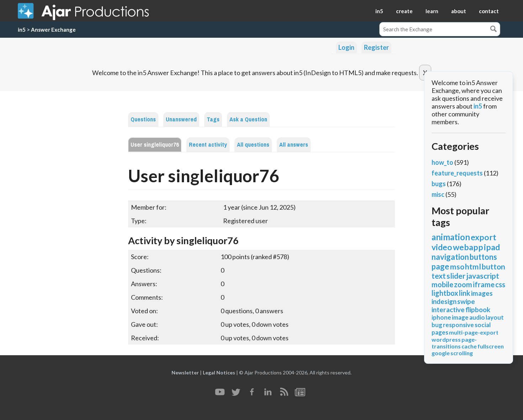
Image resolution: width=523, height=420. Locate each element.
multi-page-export (473, 332)
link (464, 293)
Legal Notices (219, 372)
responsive (458, 325)
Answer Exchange (53, 29)
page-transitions (454, 343)
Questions (143, 119)
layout (495, 317)
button (493, 266)
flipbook (477, 309)
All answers (293, 144)
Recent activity (208, 144)
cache (469, 346)
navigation (450, 257)
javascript (482, 275)
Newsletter (185, 372)
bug (437, 325)
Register (376, 47)
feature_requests (457, 173)
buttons (483, 257)
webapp (468, 247)
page (440, 266)
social (483, 325)
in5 (379, 11)
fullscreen (490, 346)
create (404, 11)
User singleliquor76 (155, 144)
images (482, 293)
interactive (448, 309)
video (442, 247)
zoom (463, 284)
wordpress (446, 339)
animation (451, 237)
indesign (444, 301)
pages (440, 332)
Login (346, 47)
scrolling (461, 353)
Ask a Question (248, 119)
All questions (253, 144)
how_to (442, 162)
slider (456, 275)
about (458, 11)
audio (477, 317)
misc (438, 194)
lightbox (445, 293)
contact (489, 11)
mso (457, 266)
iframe (484, 284)
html (473, 266)
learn (432, 11)
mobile (442, 284)
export (483, 237)
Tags (213, 119)
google (441, 353)
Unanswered (181, 119)
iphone (441, 317)
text (439, 275)
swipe (466, 301)
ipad (492, 247)
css (500, 284)
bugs (439, 184)
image (460, 317)
